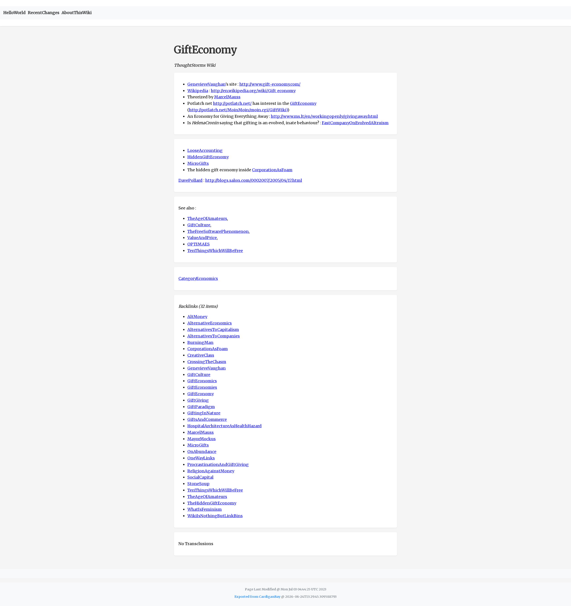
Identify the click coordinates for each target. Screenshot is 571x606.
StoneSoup (198, 483)
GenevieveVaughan (206, 84)
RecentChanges (43, 12)
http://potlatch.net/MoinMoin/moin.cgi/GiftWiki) (238, 109)
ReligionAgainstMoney (210, 471)
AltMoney (197, 316)
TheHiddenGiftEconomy (211, 503)
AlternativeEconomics (209, 323)
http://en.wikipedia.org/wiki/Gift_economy (253, 90)
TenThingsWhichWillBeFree (215, 250)
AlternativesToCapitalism (213, 329)
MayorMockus (201, 438)
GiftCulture (198, 225)
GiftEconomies (202, 387)
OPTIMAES (198, 244)
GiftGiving (198, 400)
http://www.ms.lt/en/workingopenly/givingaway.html (324, 116)
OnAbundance (201, 451)
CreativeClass (200, 355)
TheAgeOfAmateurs (207, 218)
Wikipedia (197, 90)
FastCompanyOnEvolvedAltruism (355, 122)
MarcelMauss (227, 96)
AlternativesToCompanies (213, 336)
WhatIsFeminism (204, 509)
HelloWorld (14, 12)
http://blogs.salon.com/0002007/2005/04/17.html (253, 180)
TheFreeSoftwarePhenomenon (218, 231)
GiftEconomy (303, 103)
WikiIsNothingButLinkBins (215, 515)
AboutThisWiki (77, 12)
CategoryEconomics (198, 278)
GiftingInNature (203, 413)
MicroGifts (198, 163)
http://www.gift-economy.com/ (269, 84)
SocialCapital (200, 477)
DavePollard (190, 180)
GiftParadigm (201, 406)
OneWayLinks (201, 458)
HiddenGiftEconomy (208, 156)
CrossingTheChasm (206, 361)
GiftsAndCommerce (207, 419)
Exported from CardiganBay (257, 597)
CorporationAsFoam (272, 169)
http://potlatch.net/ (232, 103)
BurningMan (200, 342)
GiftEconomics (202, 380)
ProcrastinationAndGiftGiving (218, 464)
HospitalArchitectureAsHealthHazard (224, 425)
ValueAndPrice (202, 237)
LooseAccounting (205, 150)
